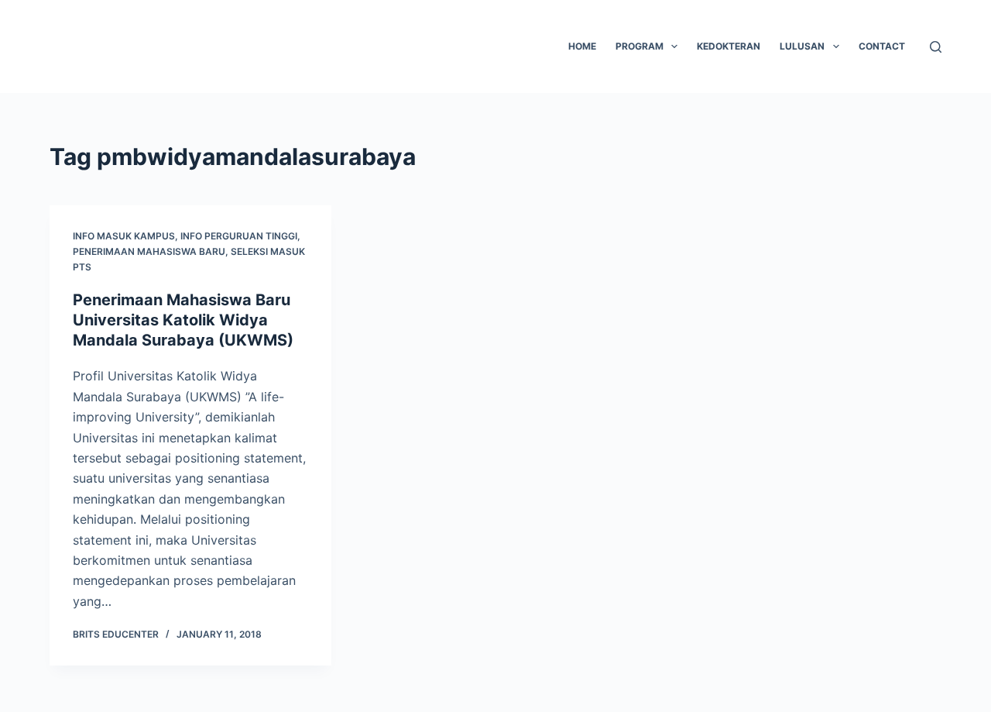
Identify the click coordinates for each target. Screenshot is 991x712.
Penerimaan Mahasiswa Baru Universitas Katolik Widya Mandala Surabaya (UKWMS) (183, 320)
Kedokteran (728, 46)
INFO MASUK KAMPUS (124, 236)
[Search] (935, 47)
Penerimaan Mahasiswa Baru (149, 251)
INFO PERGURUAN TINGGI (238, 236)
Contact (882, 46)
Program (640, 46)
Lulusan (802, 46)
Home (582, 46)
